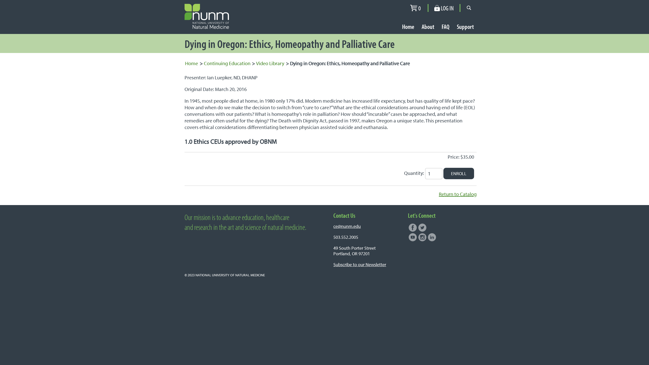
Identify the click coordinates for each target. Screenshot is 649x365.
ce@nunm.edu (347, 226)
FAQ (445, 26)
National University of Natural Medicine (230, 275)
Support (465, 26)
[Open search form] (469, 8)
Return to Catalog (458, 194)
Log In (447, 8)
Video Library (270, 63)
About (428, 26)
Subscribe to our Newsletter (359, 264)
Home (408, 26)
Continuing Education (227, 63)
